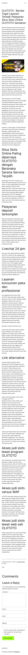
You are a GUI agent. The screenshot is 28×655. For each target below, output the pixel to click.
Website (4, 623)
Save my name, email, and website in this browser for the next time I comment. (14, 632)
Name (4, 609)
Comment (5, 592)
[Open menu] (25, 3)
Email (4, 616)
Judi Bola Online (21, 561)
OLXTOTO (4, 3)
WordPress (17, 652)
